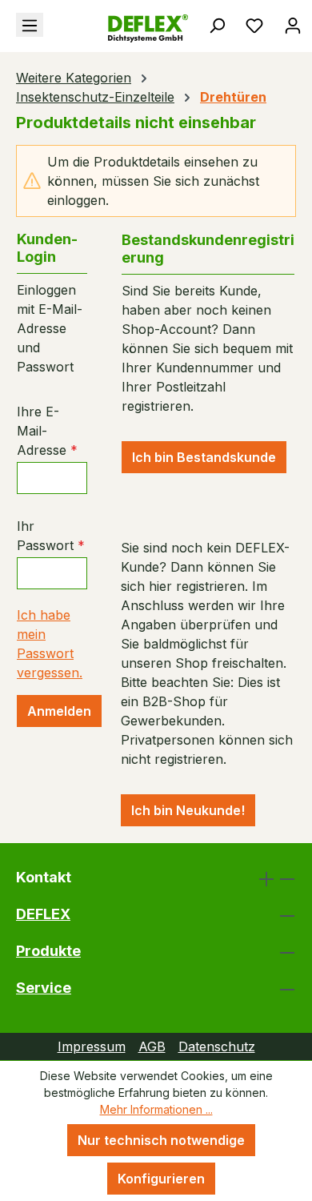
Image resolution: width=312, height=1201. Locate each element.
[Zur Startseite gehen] (104, 28)
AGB (152, 1046)
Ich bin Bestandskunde (204, 457)
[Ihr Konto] (293, 25)
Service (43, 987)
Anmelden (59, 711)
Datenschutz (216, 1046)
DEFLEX (43, 914)
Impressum (92, 1046)
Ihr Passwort (51, 535)
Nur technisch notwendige (161, 1140)
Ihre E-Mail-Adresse (47, 431)
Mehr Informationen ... (156, 1109)
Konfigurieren (161, 1179)
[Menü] (29, 25)
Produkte (48, 950)
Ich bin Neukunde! (188, 810)
